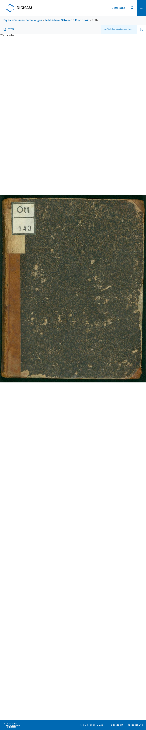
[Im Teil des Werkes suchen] (141, 29)
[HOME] (18, 8)
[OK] (132, 8)
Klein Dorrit (82, 20)
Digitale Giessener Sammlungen (22, 20)
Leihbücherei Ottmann (58, 20)
